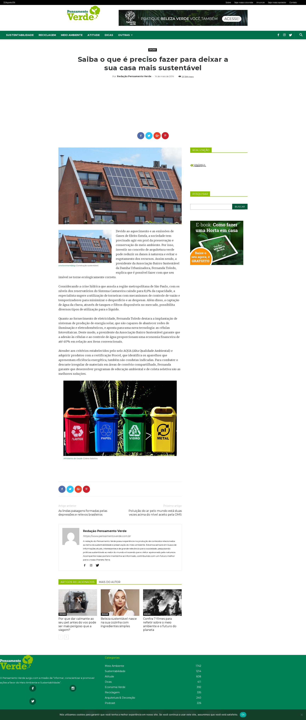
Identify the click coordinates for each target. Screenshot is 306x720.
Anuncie (260, 2)
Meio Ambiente (72, 35)
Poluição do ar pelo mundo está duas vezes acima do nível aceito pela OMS (155, 512)
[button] (301, 35)
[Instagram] (284, 35)
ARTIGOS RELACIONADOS (78, 582)
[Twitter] (290, 35)
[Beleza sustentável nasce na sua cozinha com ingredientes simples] (120, 602)
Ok (243, 714)
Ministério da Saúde (72, 458)
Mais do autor (109, 582)
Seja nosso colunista (243, 2)
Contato (293, 2)
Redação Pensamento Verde (134, 76)
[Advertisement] (153, 105)
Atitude (93, 35)
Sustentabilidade (20, 35)
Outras (124, 35)
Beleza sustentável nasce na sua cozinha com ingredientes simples (119, 622)
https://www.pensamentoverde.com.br (107, 536)
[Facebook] (278, 35)
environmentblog (66, 265)
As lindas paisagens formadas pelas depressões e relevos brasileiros (82, 512)
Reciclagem (47, 35)
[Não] (301, 714)
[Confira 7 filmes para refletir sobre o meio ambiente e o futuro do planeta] (162, 602)
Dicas (109, 35)
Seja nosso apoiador (277, 2)
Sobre (228, 2)
